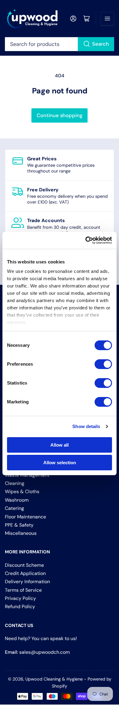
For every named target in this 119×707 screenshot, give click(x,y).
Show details (86, 426)
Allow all (59, 445)
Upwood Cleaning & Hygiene (54, 679)
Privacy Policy (20, 598)
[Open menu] (107, 18)
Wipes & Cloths (22, 491)
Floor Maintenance (25, 517)
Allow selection (59, 462)
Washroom (17, 500)
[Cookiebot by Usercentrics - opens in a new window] (85, 240)
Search (100, 44)
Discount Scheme (24, 565)
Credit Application (25, 573)
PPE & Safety (19, 525)
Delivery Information (27, 581)
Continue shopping (59, 115)
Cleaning (14, 483)
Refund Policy (20, 606)
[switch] (103, 364)
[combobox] (59, 44)
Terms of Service (23, 590)
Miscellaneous (21, 533)
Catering (14, 508)
